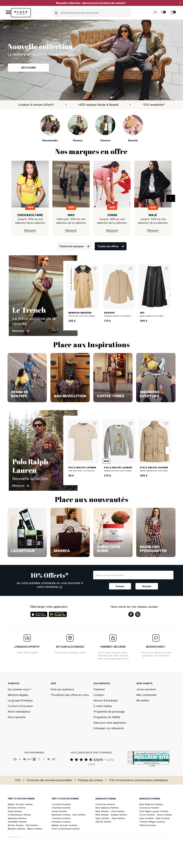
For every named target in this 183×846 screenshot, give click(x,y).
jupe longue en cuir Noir (152, 316)
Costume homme (61, 804)
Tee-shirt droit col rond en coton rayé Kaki (89, 470)
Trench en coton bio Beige (81, 316)
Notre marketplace (19, 711)
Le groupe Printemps (20, 700)
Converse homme (149, 807)
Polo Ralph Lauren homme (154, 811)
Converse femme (105, 804)
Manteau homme (61, 814)
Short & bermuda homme (66, 828)
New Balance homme (151, 804)
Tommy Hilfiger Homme (152, 821)
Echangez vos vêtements (109, 728)
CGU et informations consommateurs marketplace (138, 780)
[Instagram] (137, 614)
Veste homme (60, 811)
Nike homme (163, 818)
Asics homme (164, 814)
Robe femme (15, 811)
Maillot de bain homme (65, 825)
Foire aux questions (62, 689)
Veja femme (118, 818)
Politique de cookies (90, 780)
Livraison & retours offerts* (36, 104)
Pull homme (79, 814)
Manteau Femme (17, 818)
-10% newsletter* (153, 104)
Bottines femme (17, 807)
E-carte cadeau (103, 706)
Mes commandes (147, 694)
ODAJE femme (103, 821)
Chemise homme (61, 807)
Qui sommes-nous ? (19, 689)
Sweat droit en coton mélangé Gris (121, 470)
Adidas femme (119, 814)
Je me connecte (146, 689)
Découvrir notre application (110, 722)
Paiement (99, 689)
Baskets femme (17, 828)
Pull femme (32, 825)
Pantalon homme (61, 821)
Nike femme (102, 811)
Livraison (99, 694)
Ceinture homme (61, 818)
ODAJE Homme (147, 825)
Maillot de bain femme (20, 804)
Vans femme (102, 818)
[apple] (38, 614)
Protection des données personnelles (49, 780)
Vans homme (146, 818)
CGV (17, 780)
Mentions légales (18, 694)
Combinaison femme (20, 814)
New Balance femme (107, 807)
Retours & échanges (106, 700)
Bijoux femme (34, 828)
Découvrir (28, 67)
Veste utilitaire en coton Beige (155, 470)
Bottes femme (16, 825)
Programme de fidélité (107, 717)
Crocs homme (147, 814)
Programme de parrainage (109, 711)
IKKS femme (102, 814)
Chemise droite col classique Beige (121, 316)
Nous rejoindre (16, 717)
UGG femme (118, 811)
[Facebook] (131, 614)
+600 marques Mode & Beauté (98, 104)
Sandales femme (17, 821)
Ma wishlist (143, 700)
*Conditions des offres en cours (70, 694)
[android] (58, 614)
